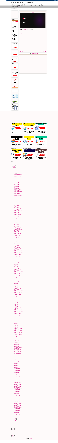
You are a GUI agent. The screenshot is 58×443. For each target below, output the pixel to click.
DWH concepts (39, 5)
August (14, 167)
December (14, 425)
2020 (13, 429)
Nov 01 (15, 172)
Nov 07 (15, 420)
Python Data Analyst (34, 5)
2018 (13, 428)
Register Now (30, 5)
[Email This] (30, 29)
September (14, 168)
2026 (13, 436)
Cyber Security (16, 6)
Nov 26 (15, 424)
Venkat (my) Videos (18, 5)
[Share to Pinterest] (32, 29)
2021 (13, 430)
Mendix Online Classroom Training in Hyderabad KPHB (14, 17)
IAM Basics (42, 5)
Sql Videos (22, 5)
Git (19, 6)
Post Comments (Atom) (35, 53)
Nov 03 (15, 418)
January (14, 165)
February (14, 166)
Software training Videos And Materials (23, 3)
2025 (13, 435)
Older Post (44, 51)
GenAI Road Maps (13, 5)
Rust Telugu (13, 6)
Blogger (31, 438)
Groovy (24, 5)
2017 (13, 427)
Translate (17, 9)
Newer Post (21, 51)
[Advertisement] (33, 59)
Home (33, 51)
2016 (13, 164)
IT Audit (27, 5)
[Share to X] (31, 29)
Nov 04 (15, 419)
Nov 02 (15, 173)
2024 (13, 434)
